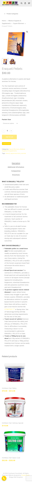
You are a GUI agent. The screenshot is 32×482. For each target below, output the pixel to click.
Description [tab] (16, 163)
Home (4, 21)
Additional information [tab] (16, 167)
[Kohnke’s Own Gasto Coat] (16, 442)
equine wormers (16, 153)
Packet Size (6, 119)
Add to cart (9, 137)
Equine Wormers (18, 23)
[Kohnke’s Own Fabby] (16, 373)
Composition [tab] (16, 171)
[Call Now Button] (4, 478)
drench (8, 153)
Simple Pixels (25, 475)
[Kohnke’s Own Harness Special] (16, 407)
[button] (29, 3)
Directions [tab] (16, 175)
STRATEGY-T (10, 309)
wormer (23, 153)
